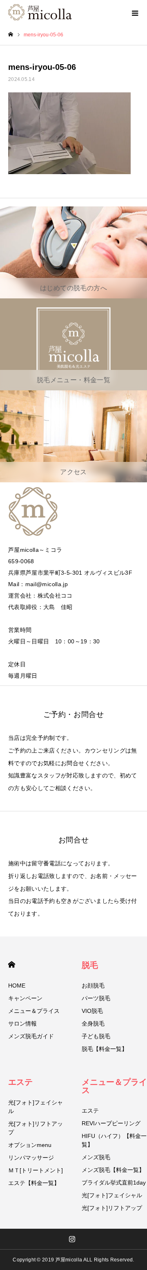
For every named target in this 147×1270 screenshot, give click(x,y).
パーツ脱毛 (96, 998)
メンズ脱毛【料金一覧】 (113, 1170)
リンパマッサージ (31, 1157)
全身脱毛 (93, 1023)
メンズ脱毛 (96, 1157)
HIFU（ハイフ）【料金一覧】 (114, 1140)
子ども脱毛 (96, 1036)
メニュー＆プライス (34, 1011)
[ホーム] (10, 34)
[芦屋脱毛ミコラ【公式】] (40, 12)
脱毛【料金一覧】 (104, 1049)
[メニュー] (135, 12)
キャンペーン (25, 998)
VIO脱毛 (92, 1011)
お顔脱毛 (93, 985)
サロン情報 (22, 1023)
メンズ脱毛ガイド (31, 1036)
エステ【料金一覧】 (34, 1183)
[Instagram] (72, 1239)
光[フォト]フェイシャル (35, 1106)
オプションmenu (29, 1145)
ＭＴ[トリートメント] (35, 1170)
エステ (20, 1081)
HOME (11, 964)
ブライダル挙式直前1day (114, 1182)
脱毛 (90, 965)
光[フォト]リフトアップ (35, 1128)
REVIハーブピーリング (111, 1123)
